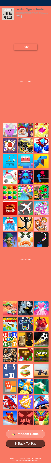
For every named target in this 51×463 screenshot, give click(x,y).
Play (25, 46)
